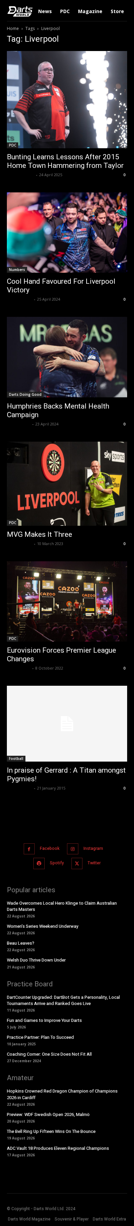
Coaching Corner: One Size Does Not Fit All (49, 1054)
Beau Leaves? (20, 943)
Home (13, 28)
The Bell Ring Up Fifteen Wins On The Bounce (51, 1131)
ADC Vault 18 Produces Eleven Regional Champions (58, 1148)
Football (16, 758)
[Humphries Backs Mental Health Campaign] (67, 357)
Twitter (94, 863)
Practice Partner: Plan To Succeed (40, 1037)
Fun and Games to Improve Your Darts (44, 1020)
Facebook (49, 848)
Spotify (57, 863)
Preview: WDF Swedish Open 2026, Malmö (48, 1114)
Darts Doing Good (25, 394)
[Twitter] (77, 863)
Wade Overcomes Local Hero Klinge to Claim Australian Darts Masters (62, 906)
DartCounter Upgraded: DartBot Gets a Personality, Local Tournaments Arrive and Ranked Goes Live (63, 1000)
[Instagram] (72, 849)
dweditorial (19, 423)
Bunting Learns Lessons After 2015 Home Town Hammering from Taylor (65, 161)
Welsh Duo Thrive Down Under (36, 960)
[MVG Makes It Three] (67, 484)
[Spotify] (39, 863)
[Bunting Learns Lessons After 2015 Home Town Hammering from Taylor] (67, 99)
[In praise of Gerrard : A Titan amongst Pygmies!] (67, 723)
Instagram (93, 848)
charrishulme (20, 174)
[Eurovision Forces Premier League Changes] (67, 601)
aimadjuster (19, 299)
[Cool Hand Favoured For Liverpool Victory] (67, 232)
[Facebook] (29, 849)
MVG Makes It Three (39, 534)
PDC (12, 145)
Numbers (17, 269)
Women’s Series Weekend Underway (42, 926)
